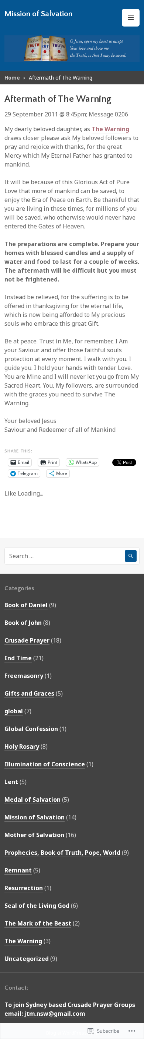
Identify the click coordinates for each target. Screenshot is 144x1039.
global (13, 711)
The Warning (110, 129)
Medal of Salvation (32, 799)
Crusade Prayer (26, 640)
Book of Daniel (26, 605)
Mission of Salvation (38, 14)
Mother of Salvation (34, 835)
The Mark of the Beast (37, 923)
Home (12, 77)
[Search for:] (72, 556)
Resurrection (23, 888)
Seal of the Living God (36, 906)
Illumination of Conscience (44, 764)
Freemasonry (23, 676)
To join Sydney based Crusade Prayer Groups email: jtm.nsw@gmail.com (69, 1009)
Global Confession (31, 729)
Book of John (23, 623)
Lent (11, 782)
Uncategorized (26, 959)
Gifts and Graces (29, 693)
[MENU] (131, 18)
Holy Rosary (21, 746)
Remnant (18, 870)
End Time (18, 658)
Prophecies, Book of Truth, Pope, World (62, 853)
